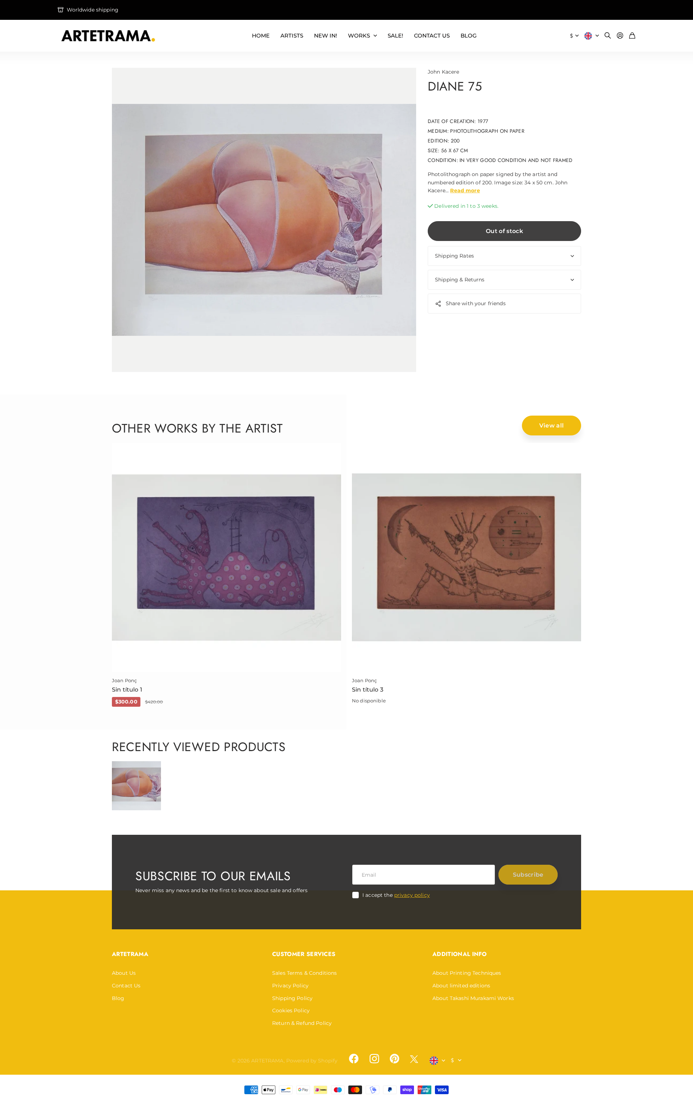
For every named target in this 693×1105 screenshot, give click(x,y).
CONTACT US (432, 35)
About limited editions (461, 985)
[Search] (608, 36)
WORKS (359, 35)
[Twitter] (414, 1059)
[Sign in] (620, 36)
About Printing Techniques (466, 973)
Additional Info (459, 954)
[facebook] (353, 1059)
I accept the (396, 895)
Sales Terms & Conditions (304, 973)
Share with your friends (476, 304)
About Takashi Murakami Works (473, 998)
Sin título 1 (127, 689)
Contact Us (126, 985)
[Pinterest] (394, 1059)
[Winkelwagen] (632, 36)
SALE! (395, 35)
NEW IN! (325, 35)
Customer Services (303, 954)
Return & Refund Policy (302, 1023)
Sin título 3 (367, 689)
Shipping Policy (292, 998)
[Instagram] (374, 1059)
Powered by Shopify (312, 1060)
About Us (124, 973)
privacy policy (412, 895)
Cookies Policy (291, 1010)
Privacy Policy (290, 985)
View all (551, 425)
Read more (465, 190)
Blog (118, 998)
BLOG (469, 35)
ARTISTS (291, 35)
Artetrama (130, 954)
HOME (261, 35)
